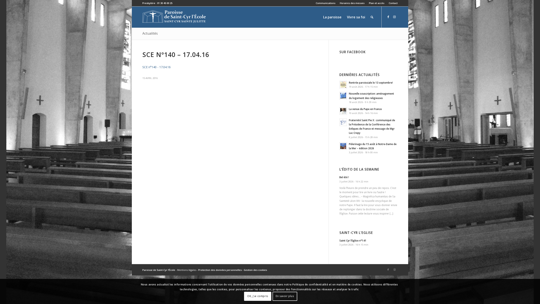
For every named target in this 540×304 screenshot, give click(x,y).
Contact (393, 3)
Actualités (150, 33)
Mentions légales (186, 269)
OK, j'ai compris (257, 296)
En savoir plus (285, 296)
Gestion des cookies (255, 269)
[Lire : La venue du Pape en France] (343, 111)
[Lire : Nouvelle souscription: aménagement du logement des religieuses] (343, 95)
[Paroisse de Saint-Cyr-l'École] (174, 17)
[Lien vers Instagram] (394, 17)
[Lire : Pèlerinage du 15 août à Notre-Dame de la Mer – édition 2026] (343, 146)
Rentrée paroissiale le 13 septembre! (371, 82)
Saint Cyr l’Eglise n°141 (352, 240)
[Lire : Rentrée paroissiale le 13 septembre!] (343, 84)
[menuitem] (326, 3)
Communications (325, 3)
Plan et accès (376, 3)
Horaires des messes (352, 3)
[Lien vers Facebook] (388, 17)
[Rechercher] (372, 17)
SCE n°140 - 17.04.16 (156, 67)
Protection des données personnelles (220, 269)
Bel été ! (344, 177)
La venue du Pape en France (365, 109)
